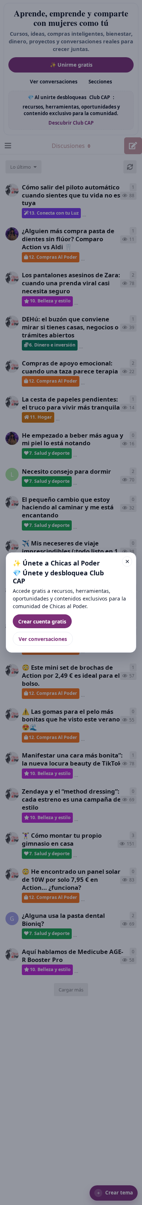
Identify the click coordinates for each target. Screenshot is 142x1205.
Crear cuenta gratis (42, 621)
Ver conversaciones (43, 638)
